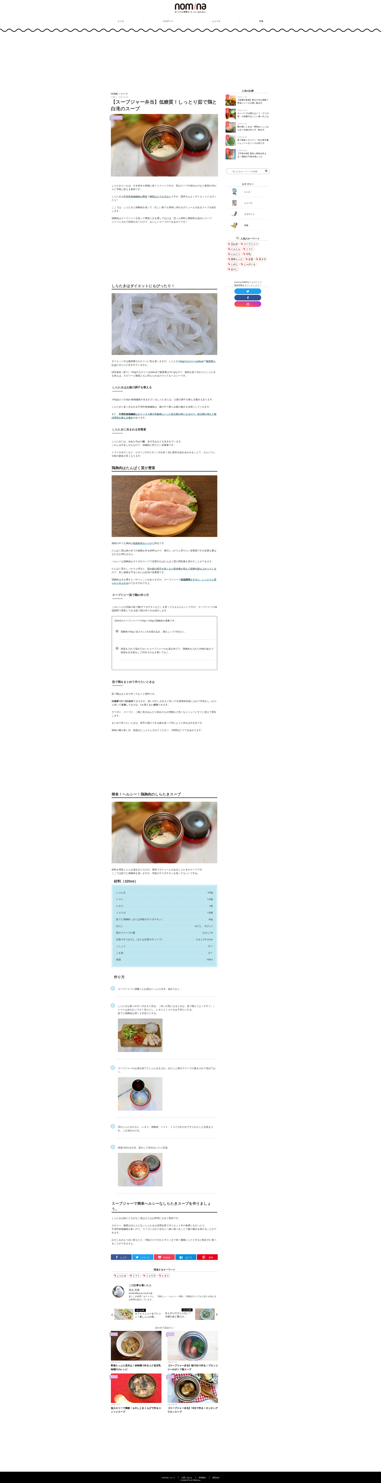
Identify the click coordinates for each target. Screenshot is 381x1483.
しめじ (234, 264)
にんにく (235, 254)
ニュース (216, 20)
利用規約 (202, 1477)
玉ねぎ (234, 244)
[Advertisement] (190, 60)
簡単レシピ (237, 259)
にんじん (235, 249)
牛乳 (248, 254)
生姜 (250, 259)
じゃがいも (250, 264)
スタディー (168, 20)
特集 (261, 20)
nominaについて (168, 1477)
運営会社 (216, 1477)
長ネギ (262, 259)
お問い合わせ (186, 1477)
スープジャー (251, 244)
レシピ (121, 20)
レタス (165, 1275)
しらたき (121, 1275)
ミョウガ (151, 1275)
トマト (136, 1275)
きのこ (234, 269)
